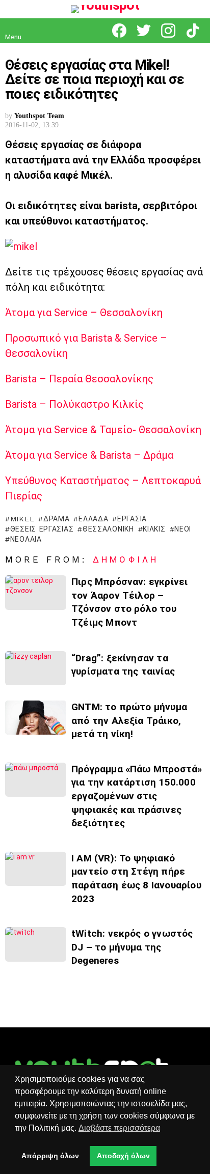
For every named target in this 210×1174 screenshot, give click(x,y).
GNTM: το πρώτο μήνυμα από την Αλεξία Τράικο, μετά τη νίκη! (129, 720)
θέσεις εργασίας (41, 529)
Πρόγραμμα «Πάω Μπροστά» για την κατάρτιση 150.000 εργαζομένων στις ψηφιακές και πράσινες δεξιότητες (136, 796)
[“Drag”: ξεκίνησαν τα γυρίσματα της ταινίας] (35, 668)
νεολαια (26, 539)
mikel (22, 519)
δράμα (56, 519)
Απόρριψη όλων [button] (50, 1156)
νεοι (182, 529)
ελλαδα (93, 519)
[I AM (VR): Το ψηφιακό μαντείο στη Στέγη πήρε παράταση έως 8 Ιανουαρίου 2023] (35, 869)
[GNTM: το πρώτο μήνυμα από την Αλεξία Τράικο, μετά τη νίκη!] (35, 718)
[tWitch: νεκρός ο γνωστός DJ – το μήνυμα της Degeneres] (35, 944)
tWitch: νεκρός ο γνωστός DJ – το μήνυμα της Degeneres (132, 947)
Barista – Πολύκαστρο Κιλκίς (74, 404)
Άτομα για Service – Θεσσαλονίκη (84, 312)
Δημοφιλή (126, 559)
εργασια (132, 519)
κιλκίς (154, 529)
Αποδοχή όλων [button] (123, 1156)
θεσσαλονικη (108, 529)
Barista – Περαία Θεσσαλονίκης (79, 379)
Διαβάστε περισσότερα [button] (119, 1128)
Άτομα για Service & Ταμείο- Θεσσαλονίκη (103, 430)
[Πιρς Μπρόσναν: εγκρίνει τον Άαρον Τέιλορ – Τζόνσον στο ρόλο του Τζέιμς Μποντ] (35, 592)
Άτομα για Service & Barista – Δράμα (89, 455)
